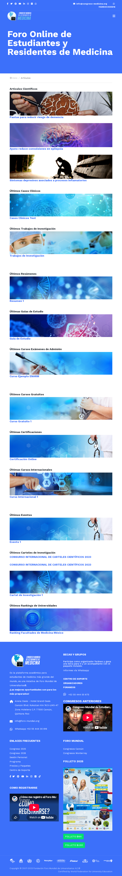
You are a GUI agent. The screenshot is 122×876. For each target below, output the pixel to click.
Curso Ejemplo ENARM (24, 376)
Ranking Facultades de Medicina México (36, 632)
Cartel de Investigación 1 (26, 595)
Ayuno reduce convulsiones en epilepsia (36, 148)
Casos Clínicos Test (23, 218)
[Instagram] (28, 4)
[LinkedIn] (24, 4)
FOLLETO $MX (73, 836)
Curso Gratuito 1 (20, 421)
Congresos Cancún (73, 749)
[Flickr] (32, 4)
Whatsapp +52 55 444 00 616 (31, 729)
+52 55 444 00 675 (78, 694)
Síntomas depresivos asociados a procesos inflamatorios (48, 180)
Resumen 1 (17, 300)
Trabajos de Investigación (27, 255)
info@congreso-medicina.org (91, 4)
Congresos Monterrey (75, 753)
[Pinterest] (16, 4)
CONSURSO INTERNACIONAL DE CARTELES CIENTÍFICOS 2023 (50, 556)
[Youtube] (20, 4)
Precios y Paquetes (20, 765)
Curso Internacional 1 (24, 496)
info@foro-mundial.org (27, 721)
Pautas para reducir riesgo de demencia (36, 117)
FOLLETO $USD (74, 845)
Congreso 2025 (18, 749)
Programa (15, 761)
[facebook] (7, 4)
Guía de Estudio (20, 338)
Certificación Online (23, 459)
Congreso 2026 (18, 753)
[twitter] (11, 4)
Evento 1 (15, 541)
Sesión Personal (18, 757)
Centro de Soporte (20, 770)
